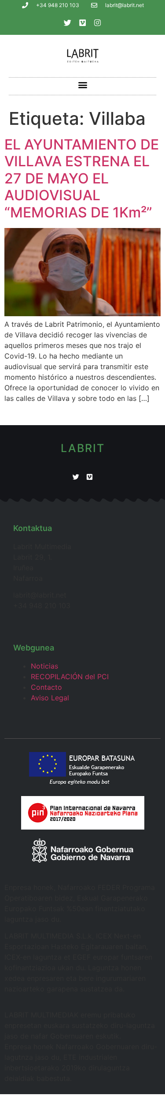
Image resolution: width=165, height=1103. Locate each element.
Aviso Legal (50, 697)
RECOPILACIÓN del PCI (70, 676)
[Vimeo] (82, 22)
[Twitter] (67, 22)
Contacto (46, 687)
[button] (82, 85)
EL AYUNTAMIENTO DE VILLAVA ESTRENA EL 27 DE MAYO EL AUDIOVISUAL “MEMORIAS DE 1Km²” (81, 178)
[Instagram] (97, 22)
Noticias (44, 666)
